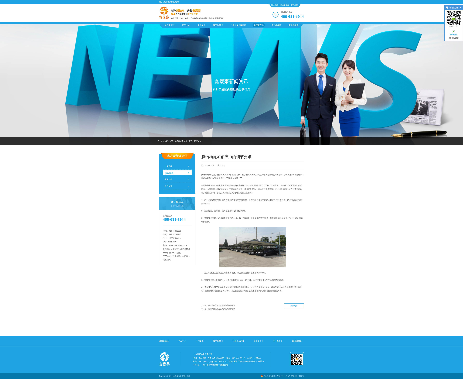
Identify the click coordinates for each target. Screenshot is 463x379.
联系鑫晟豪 (284, 5)
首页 (171, 141)
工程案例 (201, 25)
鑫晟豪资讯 (259, 25)
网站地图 (294, 5)
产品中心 (186, 25)
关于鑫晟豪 (276, 25)
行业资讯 (188, 141)
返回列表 (294, 305)
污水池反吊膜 (238, 341)
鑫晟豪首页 (169, 25)
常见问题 (168, 179)
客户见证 (168, 186)
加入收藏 (274, 5)
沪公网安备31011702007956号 (275, 376)
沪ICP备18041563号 (296, 376)
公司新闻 (168, 166)
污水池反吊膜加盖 (238, 25)
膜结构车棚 (218, 25)
